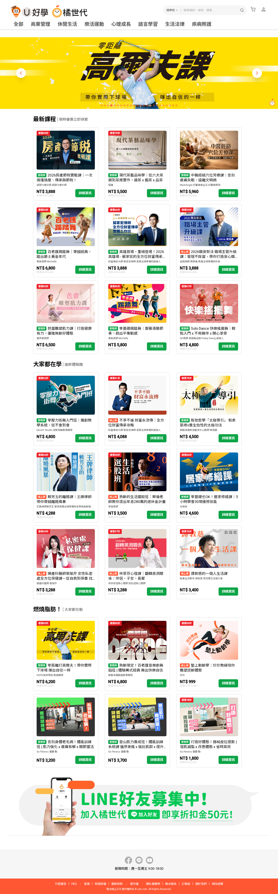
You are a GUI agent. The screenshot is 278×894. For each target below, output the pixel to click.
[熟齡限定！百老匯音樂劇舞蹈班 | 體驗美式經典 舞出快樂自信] (137, 654)
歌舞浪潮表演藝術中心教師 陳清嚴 (198, 430)
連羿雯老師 (43, 338)
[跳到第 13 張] (141, 105)
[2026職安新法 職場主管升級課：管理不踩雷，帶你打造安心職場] (209, 240)
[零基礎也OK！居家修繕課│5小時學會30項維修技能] (209, 485)
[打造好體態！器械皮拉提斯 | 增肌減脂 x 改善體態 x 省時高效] (209, 730)
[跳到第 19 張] (160, 105)
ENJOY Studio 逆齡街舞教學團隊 (54, 430)
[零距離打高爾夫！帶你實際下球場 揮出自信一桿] (65, 654)
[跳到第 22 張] (170, 105)
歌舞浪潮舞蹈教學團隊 (120, 675)
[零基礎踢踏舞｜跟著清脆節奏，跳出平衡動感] (137, 317)
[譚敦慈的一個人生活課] (209, 562)
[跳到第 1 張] (102, 105)
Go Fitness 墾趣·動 (47, 751)
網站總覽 (217, 883)
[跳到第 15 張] (147, 105)
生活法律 (175, 24)
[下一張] (257, 73)
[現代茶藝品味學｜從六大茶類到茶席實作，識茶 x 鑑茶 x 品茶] (137, 163)
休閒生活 (67, 24)
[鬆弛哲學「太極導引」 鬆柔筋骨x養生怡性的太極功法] (209, 409)
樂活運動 (94, 24)
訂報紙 (186, 883)
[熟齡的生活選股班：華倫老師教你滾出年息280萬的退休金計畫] (137, 485)
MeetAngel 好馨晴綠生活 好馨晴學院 (200, 185)
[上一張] (21, 73)
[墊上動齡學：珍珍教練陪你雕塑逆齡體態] (209, 654)
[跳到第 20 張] (163, 105)
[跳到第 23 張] (173, 105)
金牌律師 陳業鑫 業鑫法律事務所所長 (200, 261)
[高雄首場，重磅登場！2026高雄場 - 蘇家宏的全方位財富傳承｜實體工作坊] (137, 240)
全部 (18, 24)
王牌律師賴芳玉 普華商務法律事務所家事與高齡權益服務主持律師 (66, 506)
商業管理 (40, 24)
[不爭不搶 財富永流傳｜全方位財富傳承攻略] (137, 409)
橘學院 (170, 10)
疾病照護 (201, 24)
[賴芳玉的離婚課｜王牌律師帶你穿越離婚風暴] (65, 485)
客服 (87, 883)
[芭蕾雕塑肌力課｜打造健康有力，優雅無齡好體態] (65, 317)
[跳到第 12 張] (137, 105)
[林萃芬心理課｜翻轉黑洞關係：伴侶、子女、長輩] (137, 562)
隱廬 (110, 185)
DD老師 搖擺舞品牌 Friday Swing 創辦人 (202, 338)
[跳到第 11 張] (134, 105)
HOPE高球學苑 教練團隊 (50, 675)
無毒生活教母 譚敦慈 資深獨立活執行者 (201, 578)
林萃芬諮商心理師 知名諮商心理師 (127, 583)
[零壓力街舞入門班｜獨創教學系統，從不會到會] (65, 409)
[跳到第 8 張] (124, 105)
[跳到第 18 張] (157, 105)
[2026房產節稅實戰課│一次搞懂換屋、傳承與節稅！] (65, 163)
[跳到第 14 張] (144, 105)
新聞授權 (100, 883)
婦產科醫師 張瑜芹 (47, 583)
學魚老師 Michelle (47, 261)
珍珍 (182, 675)
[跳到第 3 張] (108, 105)
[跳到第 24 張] (176, 105)
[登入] (263, 9)
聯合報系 (171, 883)
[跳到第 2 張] (105, 105)
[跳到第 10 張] (131, 105)
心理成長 (121, 24)
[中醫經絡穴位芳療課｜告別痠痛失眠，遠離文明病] (209, 163)
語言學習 (148, 24)
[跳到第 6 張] (118, 105)
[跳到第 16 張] (150, 105)
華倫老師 (113, 506)
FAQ (74, 883)
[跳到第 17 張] (154, 105)
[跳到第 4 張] (111, 105)
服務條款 (117, 883)
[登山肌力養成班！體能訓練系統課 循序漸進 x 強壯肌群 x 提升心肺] (137, 730)
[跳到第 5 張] (115, 105)
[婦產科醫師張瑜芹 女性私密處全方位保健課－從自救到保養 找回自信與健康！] (65, 562)
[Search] (242, 10)
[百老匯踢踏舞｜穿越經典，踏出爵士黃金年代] (65, 240)
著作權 (134, 883)
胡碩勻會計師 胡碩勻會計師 (52, 185)
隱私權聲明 (153, 883)
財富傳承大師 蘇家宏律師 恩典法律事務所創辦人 (134, 261)
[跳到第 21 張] (167, 105)
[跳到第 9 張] (128, 105)
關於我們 (201, 883)
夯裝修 (183, 506)
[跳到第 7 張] (121, 105)
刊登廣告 (60, 883)
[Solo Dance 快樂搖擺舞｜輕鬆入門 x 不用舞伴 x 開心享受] (209, 317)
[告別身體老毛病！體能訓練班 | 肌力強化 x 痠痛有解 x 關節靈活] (65, 730)
